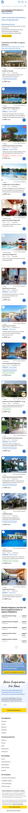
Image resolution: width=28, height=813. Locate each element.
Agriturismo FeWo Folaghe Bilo (11, 220)
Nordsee (3, 721)
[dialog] (14, 801)
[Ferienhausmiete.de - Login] (22, 2)
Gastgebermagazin (6, 780)
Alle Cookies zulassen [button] (14, 807)
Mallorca (3, 727)
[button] (26, 2)
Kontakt (3, 770)
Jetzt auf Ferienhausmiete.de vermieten (14, 672)
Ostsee (3, 724)
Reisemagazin (5, 764)
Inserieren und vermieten (8, 778)
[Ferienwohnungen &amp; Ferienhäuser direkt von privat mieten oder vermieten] (2, 2)
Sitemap (3, 732)
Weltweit (4, 730)
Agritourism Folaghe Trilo (9, 254)
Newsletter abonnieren (14, 710)
